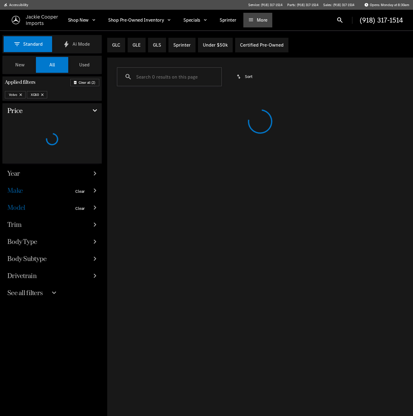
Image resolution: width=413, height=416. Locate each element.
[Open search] (340, 20)
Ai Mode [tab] (81, 44)
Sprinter (182, 45)
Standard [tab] (33, 44)
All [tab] (52, 65)
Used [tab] (84, 65)
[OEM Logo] (16, 20)
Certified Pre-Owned (262, 45)
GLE (136, 45)
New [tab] (20, 65)
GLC (116, 45)
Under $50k (215, 45)
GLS (157, 45)
